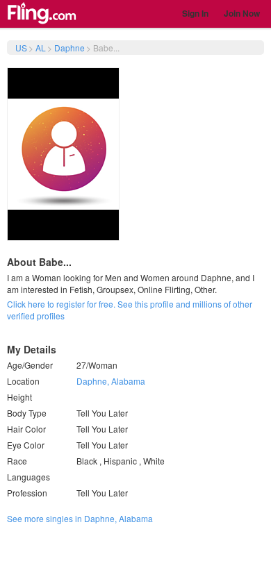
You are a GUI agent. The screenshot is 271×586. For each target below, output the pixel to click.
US (21, 47)
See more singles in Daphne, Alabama (80, 518)
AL (40, 47)
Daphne (69, 47)
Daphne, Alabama (110, 381)
